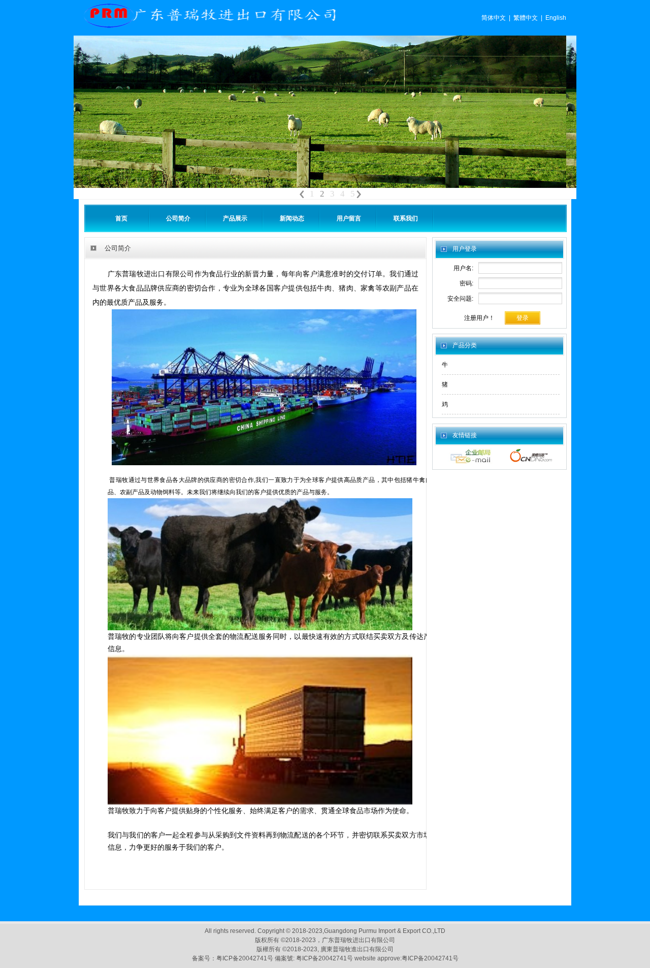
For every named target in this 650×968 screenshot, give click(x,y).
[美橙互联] (531, 461)
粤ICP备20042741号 (245, 958)
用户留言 (349, 218)
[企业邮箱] (470, 461)
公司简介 (178, 218)
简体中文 (493, 17)
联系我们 (406, 218)
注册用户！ (479, 317)
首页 (121, 218)
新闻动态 (292, 218)
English (555, 17)
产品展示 (235, 218)
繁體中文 (525, 17)
